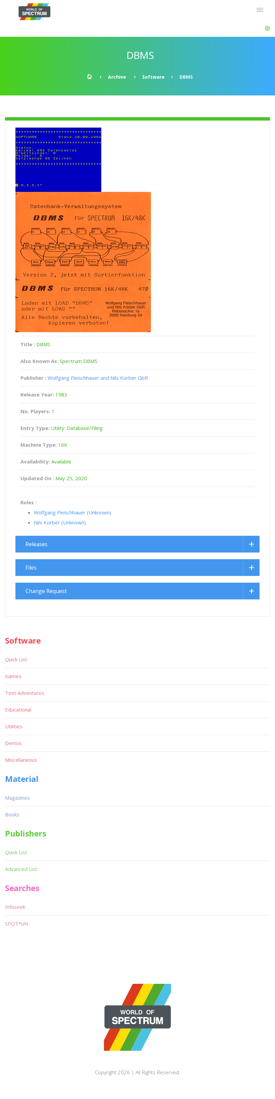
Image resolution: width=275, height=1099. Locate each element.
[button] (267, 28)
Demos (13, 743)
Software (153, 77)
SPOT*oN (16, 923)
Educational (18, 709)
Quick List (16, 659)
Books (12, 814)
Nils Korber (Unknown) (60, 522)
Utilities (13, 726)
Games (13, 676)
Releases (36, 544)
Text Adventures (24, 692)
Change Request (46, 591)
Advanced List (21, 869)
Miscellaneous (21, 759)
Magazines (17, 797)
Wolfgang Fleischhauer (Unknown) (72, 512)
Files (31, 567)
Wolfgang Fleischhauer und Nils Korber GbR (98, 377)
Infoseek (15, 906)
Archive (117, 77)
